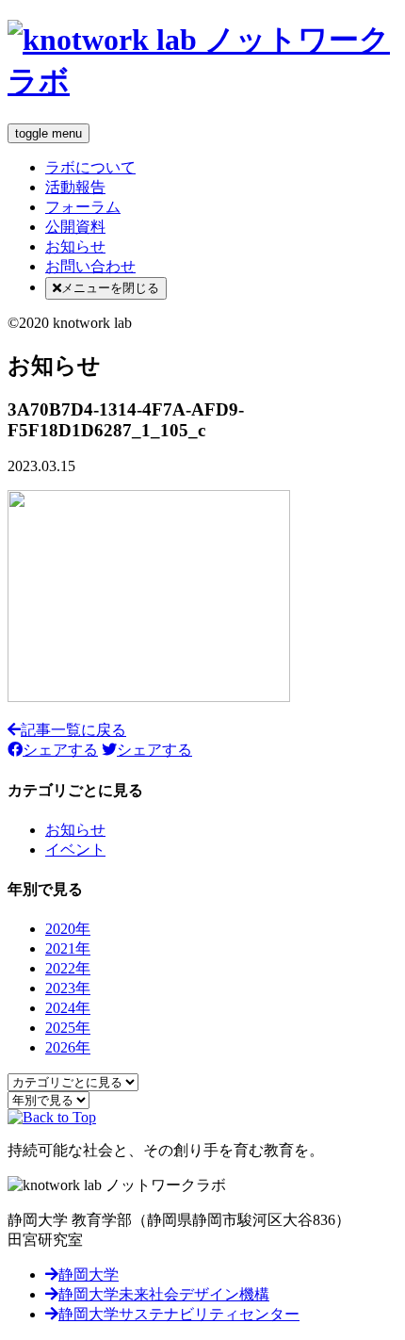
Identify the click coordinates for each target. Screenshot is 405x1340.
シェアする (60, 750)
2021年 (67, 948)
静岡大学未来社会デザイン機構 (163, 1294)
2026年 (67, 1047)
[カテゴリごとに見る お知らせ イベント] (73, 1081)
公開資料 (75, 227)
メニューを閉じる (110, 288)
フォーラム (83, 207)
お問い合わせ (90, 266)
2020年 (67, 929)
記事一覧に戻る (73, 730)
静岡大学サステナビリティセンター (179, 1314)
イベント (75, 850)
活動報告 (75, 187)
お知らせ (75, 246)
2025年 (67, 1028)
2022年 (67, 968)
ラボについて (90, 167)
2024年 (67, 1008)
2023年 (67, 988)
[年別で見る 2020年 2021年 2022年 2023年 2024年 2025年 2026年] (48, 1099)
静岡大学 (88, 1274)
